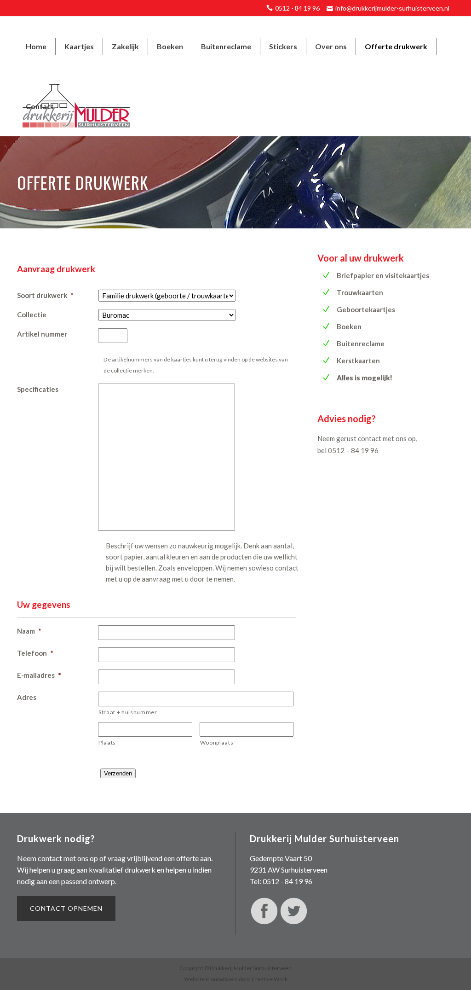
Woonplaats (217, 742)
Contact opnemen (66, 908)
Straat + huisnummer (127, 712)
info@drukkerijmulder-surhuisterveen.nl (392, 8)
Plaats (107, 742)
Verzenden (118, 773)
